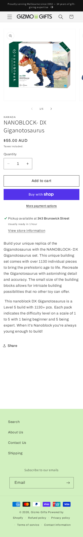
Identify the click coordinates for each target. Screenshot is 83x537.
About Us (15, 432)
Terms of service (28, 524)
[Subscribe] (68, 482)
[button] (9, 16)
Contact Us (17, 443)
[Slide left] (31, 108)
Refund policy (37, 517)
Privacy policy (60, 517)
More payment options (41, 205)
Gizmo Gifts (39, 512)
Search (14, 422)
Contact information (57, 524)
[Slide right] (51, 108)
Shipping (15, 453)
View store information (26, 231)
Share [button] (12, 346)
